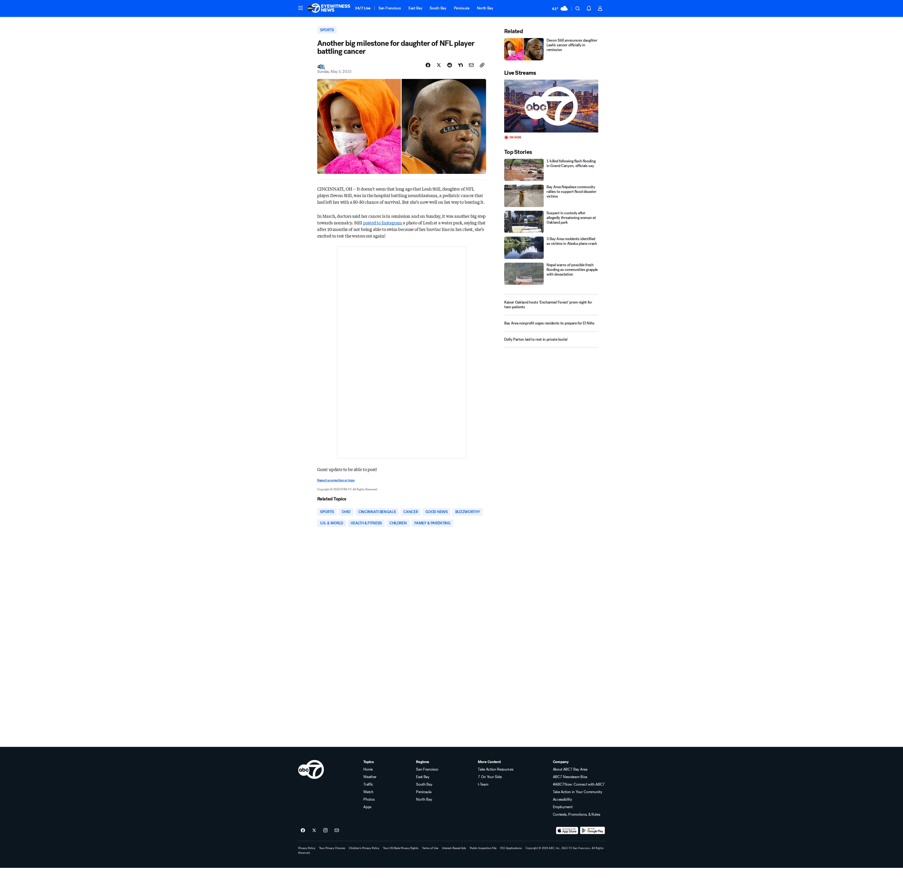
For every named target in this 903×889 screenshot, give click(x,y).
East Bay (415, 8)
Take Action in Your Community (577, 792)
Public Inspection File (483, 848)
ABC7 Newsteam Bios (570, 777)
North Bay (485, 8)
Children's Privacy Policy (364, 848)
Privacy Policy (306, 848)
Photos (368, 799)
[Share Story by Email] (471, 65)
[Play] (551, 106)
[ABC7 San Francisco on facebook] (303, 830)
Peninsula (461, 8)
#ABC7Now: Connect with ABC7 (579, 784)
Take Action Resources (495, 769)
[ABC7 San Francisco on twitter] (314, 830)
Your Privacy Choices (332, 848)
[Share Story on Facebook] (428, 65)
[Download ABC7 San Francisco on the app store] (567, 830)
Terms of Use (430, 848)
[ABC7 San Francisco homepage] (328, 8)
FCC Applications (511, 848)
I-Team (483, 784)
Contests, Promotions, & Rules (576, 814)
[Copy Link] (482, 65)
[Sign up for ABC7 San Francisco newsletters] (336, 830)
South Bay (438, 8)
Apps (367, 807)
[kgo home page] (311, 769)
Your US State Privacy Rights (400, 848)
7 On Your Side (490, 777)
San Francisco (389, 8)
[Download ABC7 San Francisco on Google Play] (592, 830)
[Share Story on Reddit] (450, 65)
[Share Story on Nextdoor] (460, 65)
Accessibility (562, 799)
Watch (368, 792)
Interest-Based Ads (454, 848)
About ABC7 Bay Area (570, 769)
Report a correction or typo (335, 480)
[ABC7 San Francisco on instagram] (325, 830)
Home (368, 769)
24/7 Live (363, 8)
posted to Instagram (382, 222)
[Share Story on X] (439, 65)
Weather (369, 777)
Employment (563, 807)
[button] (300, 8)
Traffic (368, 784)
